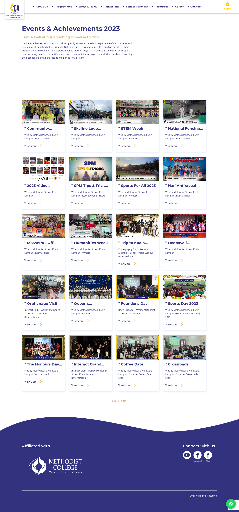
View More (30, 145)
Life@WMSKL (88, 6)
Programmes (63, 6)
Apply (227, 8)
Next (123, 400)
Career (179, 6)
